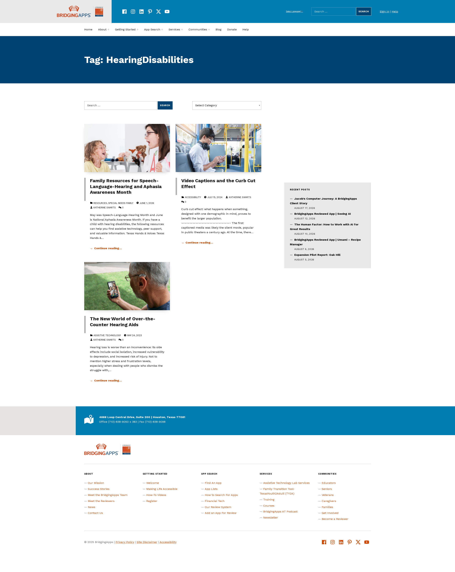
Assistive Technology (107, 335)
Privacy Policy (125, 542)
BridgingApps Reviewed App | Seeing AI (322, 213)
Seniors (327, 489)
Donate (232, 29)
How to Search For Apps (221, 495)
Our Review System (218, 507)
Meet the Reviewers (101, 501)
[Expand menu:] (108, 29)
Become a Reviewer (335, 519)
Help (395, 11)
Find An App (213, 483)
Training (268, 499)
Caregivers (329, 501)
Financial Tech (214, 501)
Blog (218, 29)
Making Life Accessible (161, 489)
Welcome (152, 483)
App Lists (211, 489)
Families (327, 507)
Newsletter (270, 517)
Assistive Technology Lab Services (286, 483)
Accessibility (193, 197)
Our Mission (96, 483)
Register (151, 501)
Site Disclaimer (147, 542)
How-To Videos (156, 495)
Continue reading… (108, 248)
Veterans (328, 495)
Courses (268, 505)
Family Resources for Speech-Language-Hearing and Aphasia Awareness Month (126, 186)
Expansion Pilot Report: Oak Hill (317, 254)
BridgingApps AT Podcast (280, 511)
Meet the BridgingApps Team (107, 495)
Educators (329, 483)
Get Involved (330, 513)
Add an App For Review (220, 513)
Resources (100, 203)
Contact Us (95, 513)
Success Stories (98, 489)
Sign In (384, 11)
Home (88, 29)
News (91, 507)
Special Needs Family (120, 203)
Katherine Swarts (104, 207)
